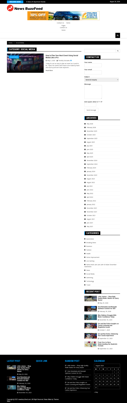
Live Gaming (90, 261)
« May (96, 392)
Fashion (88, 250)
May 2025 (90, 153)
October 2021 (91, 215)
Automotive (90, 239)
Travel (88, 285)
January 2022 (91, 204)
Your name (88, 62)
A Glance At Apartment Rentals (35, 2)
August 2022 (91, 182)
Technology (90, 281)
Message (87, 84)
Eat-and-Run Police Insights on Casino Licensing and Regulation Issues (108, 325)
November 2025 (92, 131)
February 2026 (91, 127)
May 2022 (90, 193)
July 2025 (89, 146)
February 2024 (91, 168)
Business (89, 246)
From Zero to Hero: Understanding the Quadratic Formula (107, 344)
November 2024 (92, 160)
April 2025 (90, 157)
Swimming (89, 278)
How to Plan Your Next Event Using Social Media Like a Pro (62, 56)
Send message (91, 110)
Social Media (14, 57)
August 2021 (91, 219)
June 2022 (90, 190)
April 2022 (90, 197)
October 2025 (91, 135)
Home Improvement (92, 257)
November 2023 (92, 175)
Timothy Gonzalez (64, 60)
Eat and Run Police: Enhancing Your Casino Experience (108, 335)
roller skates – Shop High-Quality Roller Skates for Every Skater (108, 298)
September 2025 (92, 138)
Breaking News (91, 243)
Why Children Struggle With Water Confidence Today (107, 316)
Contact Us (60, 23)
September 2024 (92, 164)
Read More (49, 70)
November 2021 (92, 212)
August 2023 (91, 179)
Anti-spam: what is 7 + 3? (93, 102)
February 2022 (91, 201)
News (88, 270)
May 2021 (90, 226)
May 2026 (90, 124)
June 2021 (90, 223)
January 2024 (91, 171)
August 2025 (91, 142)
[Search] (118, 50)
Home (68, 23)
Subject (87, 77)
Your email (88, 69)
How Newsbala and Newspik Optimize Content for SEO (107, 308)
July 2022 (89, 186)
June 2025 (90, 149)
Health (88, 254)
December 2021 (92, 208)
